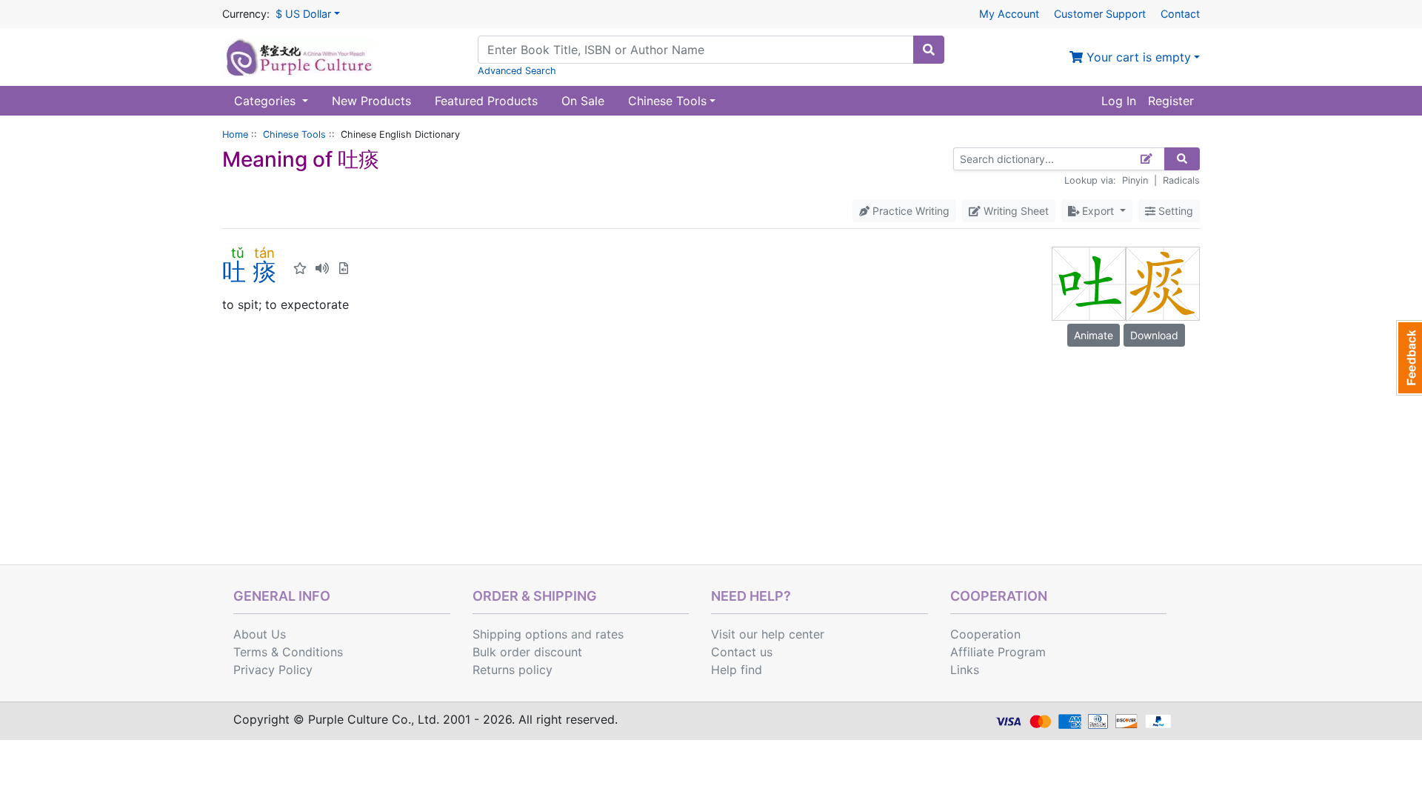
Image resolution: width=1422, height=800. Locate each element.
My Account (1009, 13)
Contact (1180, 13)
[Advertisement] (711, 453)
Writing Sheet (1015, 210)
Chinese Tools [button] (667, 100)
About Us (259, 634)
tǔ (237, 252)
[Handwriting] (1147, 158)
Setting (1174, 210)
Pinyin (1135, 180)
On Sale (582, 100)
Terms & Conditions (288, 651)
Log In (1118, 100)
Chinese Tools (294, 134)
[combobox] (696, 50)
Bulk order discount (527, 651)
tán (264, 252)
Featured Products (486, 100)
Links (964, 669)
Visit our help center (767, 634)
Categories (266, 100)
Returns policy (513, 669)
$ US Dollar (303, 13)
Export (1098, 210)
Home (235, 134)
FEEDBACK (1409, 358)
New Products (371, 100)
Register (1171, 100)
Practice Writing (909, 210)
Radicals (1181, 180)
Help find (736, 669)
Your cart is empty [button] (1137, 57)
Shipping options (520, 634)
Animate (1093, 335)
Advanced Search (517, 70)
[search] (928, 50)
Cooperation (985, 634)
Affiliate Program (998, 651)
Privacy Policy (273, 669)
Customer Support (1100, 13)
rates (609, 634)
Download (1154, 335)
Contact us (741, 651)
